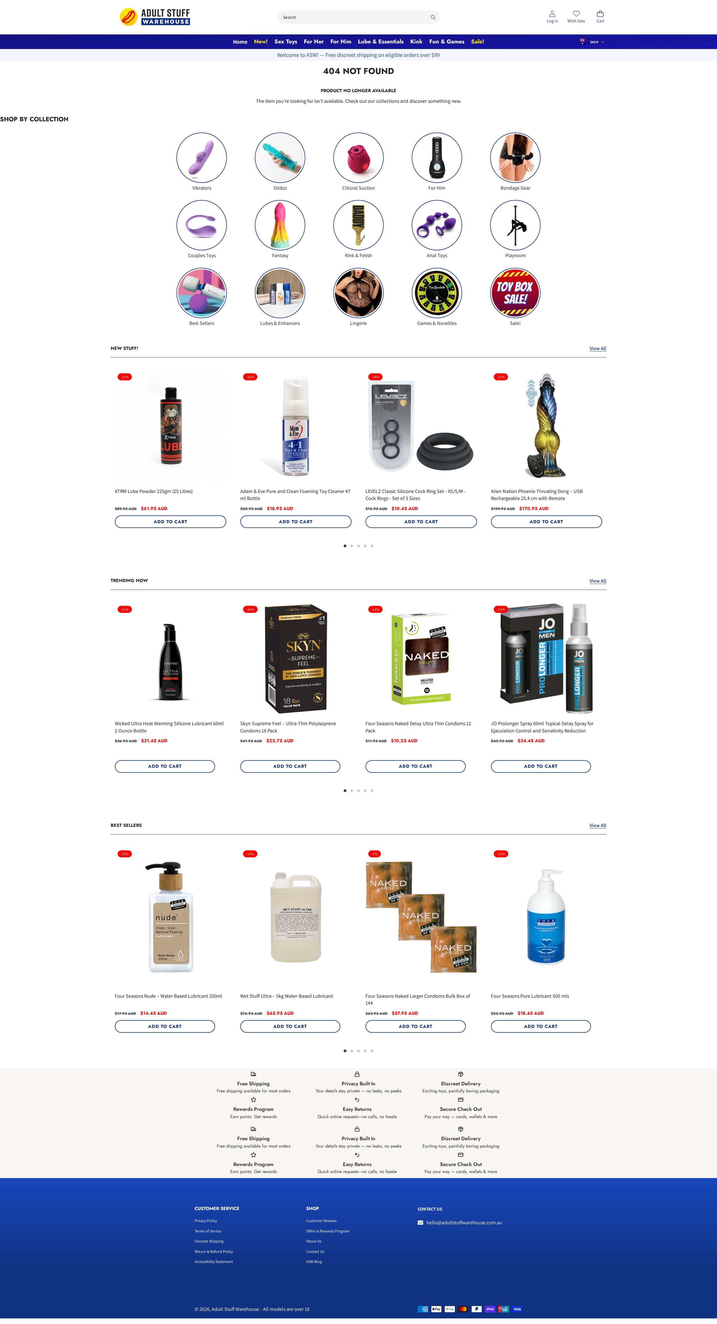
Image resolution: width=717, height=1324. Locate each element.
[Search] (433, 17)
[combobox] (358, 17)
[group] (201, 161)
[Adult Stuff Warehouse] (155, 17)
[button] (600, 17)
